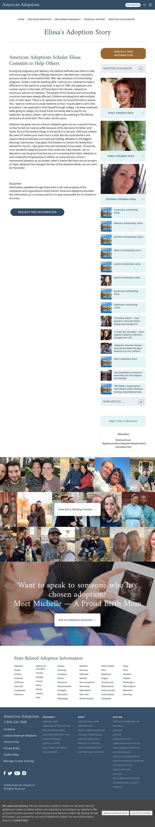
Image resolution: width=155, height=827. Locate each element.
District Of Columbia (41, 667)
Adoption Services (122, 752)
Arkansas (18, 678)
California (19, 682)
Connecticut (19, 690)
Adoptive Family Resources (91, 752)
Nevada (83, 678)
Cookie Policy (11, 754)
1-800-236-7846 (15, 722)
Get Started (133, 4)
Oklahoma (106, 674)
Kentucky (62, 670)
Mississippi (63, 698)
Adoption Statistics (122, 765)
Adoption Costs (85, 726)
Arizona (17, 674)
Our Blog (117, 787)
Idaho (38, 685)
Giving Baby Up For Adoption (56, 726)
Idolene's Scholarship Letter (128, 223)
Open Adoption (50, 752)
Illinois (39, 689)
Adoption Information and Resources (126, 723)
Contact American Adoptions (20, 735)
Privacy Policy (12, 748)
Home (21, 19)
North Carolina (86, 698)
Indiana (39, 693)
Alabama (18, 666)
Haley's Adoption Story (121, 156)
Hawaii (39, 681)
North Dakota (107, 666)
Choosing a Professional (90, 734)
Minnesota (63, 694)
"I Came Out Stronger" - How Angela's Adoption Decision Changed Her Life (129, 334)
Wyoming (127, 694)
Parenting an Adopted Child (127, 743)
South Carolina (108, 690)
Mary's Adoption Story (125, 358)
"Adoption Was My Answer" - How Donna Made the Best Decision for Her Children (129, 348)
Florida (39, 673)
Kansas (61, 666)
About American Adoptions (126, 747)
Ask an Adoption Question (75, 620)
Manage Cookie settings (115, 813)
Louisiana (62, 674)
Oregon (104, 678)
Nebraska (84, 674)
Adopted (117, 734)
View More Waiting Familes (75, 509)
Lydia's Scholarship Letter (127, 263)
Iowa (38, 697)
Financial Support (94, 19)
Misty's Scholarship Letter (127, 250)
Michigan (62, 690)
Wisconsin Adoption (39, 19)
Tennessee (106, 698)
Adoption (117, 730)
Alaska (17, 670)
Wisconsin (127, 690)
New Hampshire (87, 682)
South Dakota (107, 694)
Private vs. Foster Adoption (126, 756)
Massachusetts (64, 686)
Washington (128, 682)
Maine (61, 678)
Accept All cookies (141, 813)
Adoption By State (122, 739)
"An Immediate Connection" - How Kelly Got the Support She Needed (129, 375)
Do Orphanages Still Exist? (126, 782)
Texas (125, 666)
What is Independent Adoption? (128, 761)
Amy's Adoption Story (121, 112)
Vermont (127, 674)
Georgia (39, 677)
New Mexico (85, 690)
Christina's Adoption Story (121, 199)
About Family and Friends (55, 747)
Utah (125, 670)
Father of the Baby (52, 739)
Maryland (62, 682)
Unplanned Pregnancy (67, 19)
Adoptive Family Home (88, 721)
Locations (9, 729)
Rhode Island (107, 686)
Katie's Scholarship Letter (127, 277)
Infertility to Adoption (89, 743)
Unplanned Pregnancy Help (56, 734)
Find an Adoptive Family (54, 730)
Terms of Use (11, 742)
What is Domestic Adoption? (91, 730)
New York (84, 694)
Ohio (103, 670)
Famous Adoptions (122, 769)
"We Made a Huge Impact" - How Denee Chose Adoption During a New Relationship (128, 389)
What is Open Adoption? (89, 747)
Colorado (18, 686)
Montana (83, 670)
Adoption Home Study (88, 739)
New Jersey (84, 686)
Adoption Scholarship (121, 19)
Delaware (18, 694)
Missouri (83, 666)
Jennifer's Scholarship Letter (128, 236)
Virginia (126, 678)
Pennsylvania (107, 682)
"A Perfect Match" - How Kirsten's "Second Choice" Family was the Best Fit (127, 321)
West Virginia (129, 686)
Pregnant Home (50, 721)
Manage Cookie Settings (19, 761)
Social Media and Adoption (126, 778)
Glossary (117, 774)
